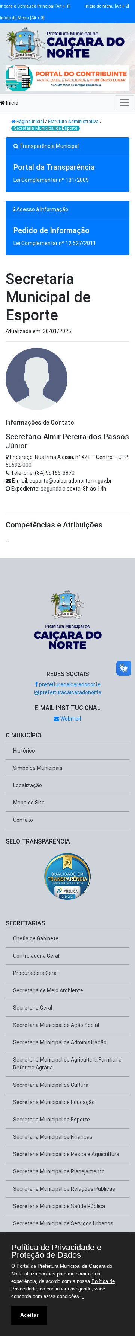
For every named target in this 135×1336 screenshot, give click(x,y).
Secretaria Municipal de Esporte (45, 128)
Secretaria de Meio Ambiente (48, 990)
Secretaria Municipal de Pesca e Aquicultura (66, 1154)
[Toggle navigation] (124, 102)
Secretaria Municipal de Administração (59, 1042)
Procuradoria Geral (35, 973)
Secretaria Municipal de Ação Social (56, 1025)
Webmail (70, 719)
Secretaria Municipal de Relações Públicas (64, 1189)
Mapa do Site (29, 803)
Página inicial (30, 121)
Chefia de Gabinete (35, 938)
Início (11, 103)
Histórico (24, 751)
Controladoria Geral (36, 956)
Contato (23, 820)
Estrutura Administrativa (73, 121)
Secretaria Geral (32, 1008)
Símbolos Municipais (38, 768)
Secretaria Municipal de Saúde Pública (59, 1206)
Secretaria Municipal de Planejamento (59, 1171)
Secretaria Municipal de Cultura (50, 1085)
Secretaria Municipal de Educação (54, 1102)
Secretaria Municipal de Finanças (53, 1137)
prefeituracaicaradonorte (69, 684)
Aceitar (29, 1315)
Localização (27, 785)
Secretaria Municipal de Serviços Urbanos (63, 1223)
